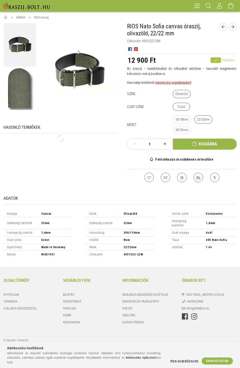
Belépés (68, 294)
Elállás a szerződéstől (20, 308)
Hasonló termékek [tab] (22, 127)
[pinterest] (136, 49)
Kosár (67, 315)
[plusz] (164, 144)
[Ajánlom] (165, 177)
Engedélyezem (217, 361)
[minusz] (134, 144)
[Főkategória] (6, 17)
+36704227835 (194, 301)
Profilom (69, 308)
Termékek (10, 301)
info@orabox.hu (197, 308)
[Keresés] (208, 6)
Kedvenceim (71, 322)
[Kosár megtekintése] (230, 6)
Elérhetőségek (133, 322)
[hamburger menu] (197, 6)
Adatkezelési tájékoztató (140, 301)
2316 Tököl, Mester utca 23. (205, 294)
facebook (185, 316)
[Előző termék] (223, 27)
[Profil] (219, 6)
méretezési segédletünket (173, 83)
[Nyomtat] (182, 177)
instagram (194, 316)
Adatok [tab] (11, 198)
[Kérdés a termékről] (214, 177)
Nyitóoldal (11, 294)
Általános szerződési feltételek (145, 294)
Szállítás (128, 315)
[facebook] (130, 49)
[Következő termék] (232, 27)
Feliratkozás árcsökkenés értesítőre (184, 159)
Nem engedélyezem (184, 361)
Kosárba (208, 144)
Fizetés (127, 308)
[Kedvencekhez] (149, 177)
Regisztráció (72, 301)
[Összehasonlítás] (198, 177)
